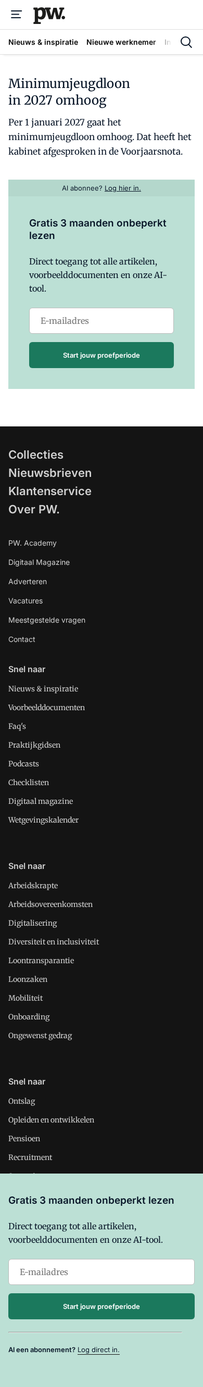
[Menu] (16, 14)
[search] (186, 42)
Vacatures (25, 600)
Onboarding (28, 1017)
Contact (21, 639)
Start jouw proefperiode (101, 355)
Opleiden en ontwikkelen (51, 1120)
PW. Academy (32, 542)
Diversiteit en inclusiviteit (53, 942)
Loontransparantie (41, 960)
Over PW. (34, 509)
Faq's (17, 726)
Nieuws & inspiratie (43, 689)
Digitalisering (32, 923)
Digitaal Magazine (39, 562)
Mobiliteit (25, 998)
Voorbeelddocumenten (46, 707)
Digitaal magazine (40, 801)
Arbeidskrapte (33, 885)
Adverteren (27, 581)
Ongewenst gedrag (40, 1035)
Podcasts (23, 763)
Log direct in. (99, 1349)
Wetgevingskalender (43, 820)
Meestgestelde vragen (46, 619)
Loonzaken (27, 979)
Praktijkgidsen (34, 745)
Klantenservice (50, 491)
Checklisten (28, 782)
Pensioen (24, 1138)
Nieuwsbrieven (50, 473)
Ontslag (21, 1101)
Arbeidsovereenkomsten (50, 904)
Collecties (36, 454)
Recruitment (30, 1157)
